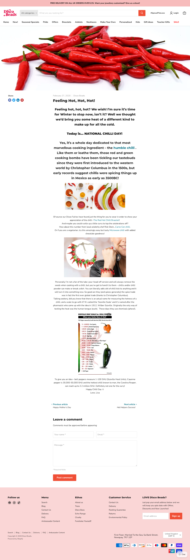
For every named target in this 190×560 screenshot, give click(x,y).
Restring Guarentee (117, 510)
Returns (112, 513)
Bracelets (66, 22)
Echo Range (80, 513)
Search (44, 502)
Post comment (65, 477)
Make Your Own (108, 22)
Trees (77, 506)
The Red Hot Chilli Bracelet (106, 220)
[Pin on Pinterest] (22, 100)
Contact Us (46, 510)
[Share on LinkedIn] (18, 100)
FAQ (43, 517)
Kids (138, 22)
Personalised (125, 22)
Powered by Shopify (15, 539)
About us (79, 502)
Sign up (176, 516)
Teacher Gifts (163, 22)
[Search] (141, 13)
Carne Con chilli (122, 226)
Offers (55, 22)
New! (15, 22)
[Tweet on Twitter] (13, 100)
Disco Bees (80, 510)
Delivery (45, 513)
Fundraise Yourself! (83, 521)
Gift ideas (148, 22)
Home (6, 22)
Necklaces (91, 22)
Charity (78, 517)
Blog (43, 506)
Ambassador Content (50, 521)
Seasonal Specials (30, 22)
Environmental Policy (118, 517)
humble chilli (124, 148)
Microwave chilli (117, 230)
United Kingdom (171, 535)
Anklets (79, 22)
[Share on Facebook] (9, 100)
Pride (45, 22)
